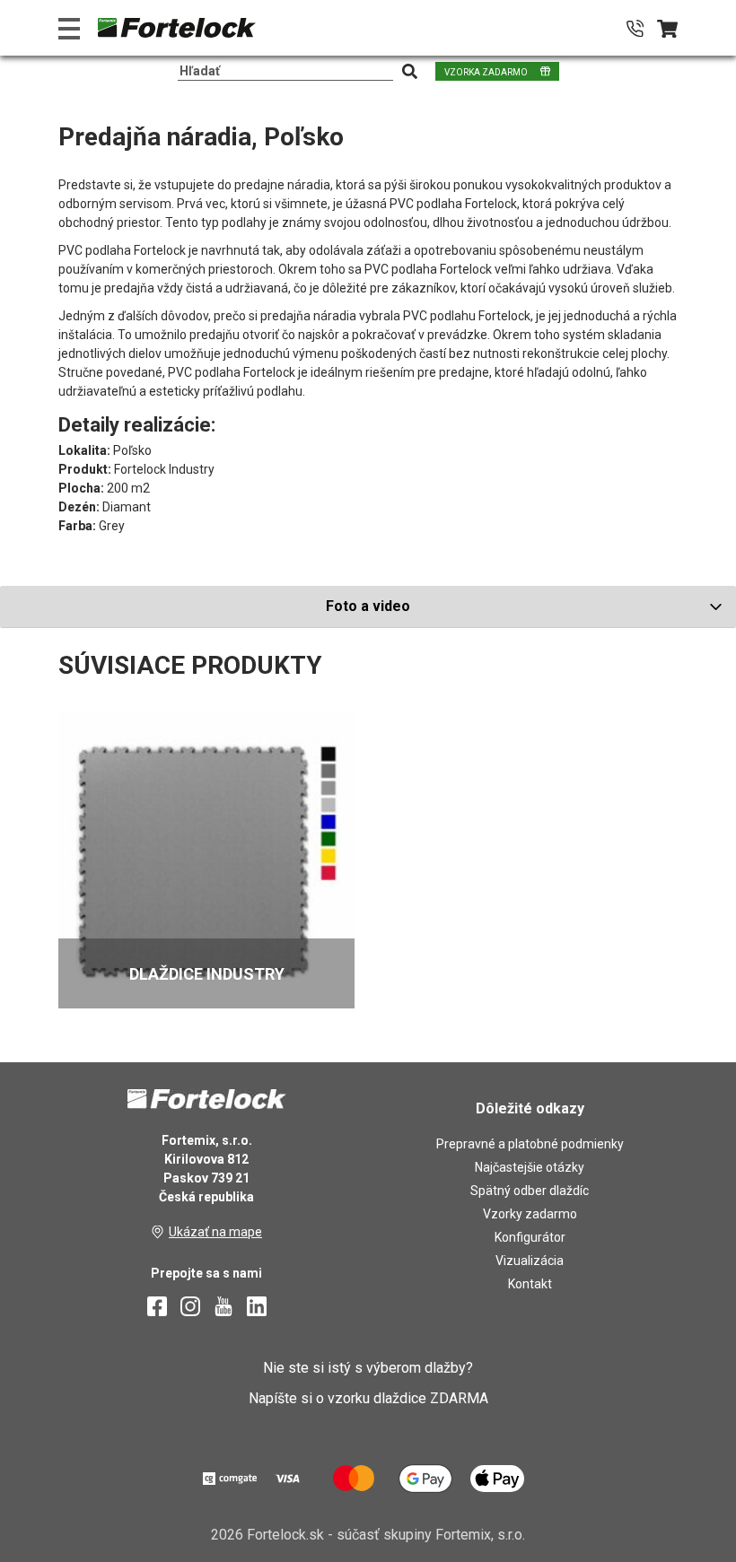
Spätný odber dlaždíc (529, 1190)
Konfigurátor (530, 1237)
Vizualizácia (529, 1260)
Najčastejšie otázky (529, 1167)
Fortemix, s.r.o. (480, 1534)
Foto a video (368, 606)
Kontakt (530, 1284)
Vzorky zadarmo (530, 1214)
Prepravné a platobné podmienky (530, 1144)
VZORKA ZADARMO (486, 72)
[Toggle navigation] (69, 28)
